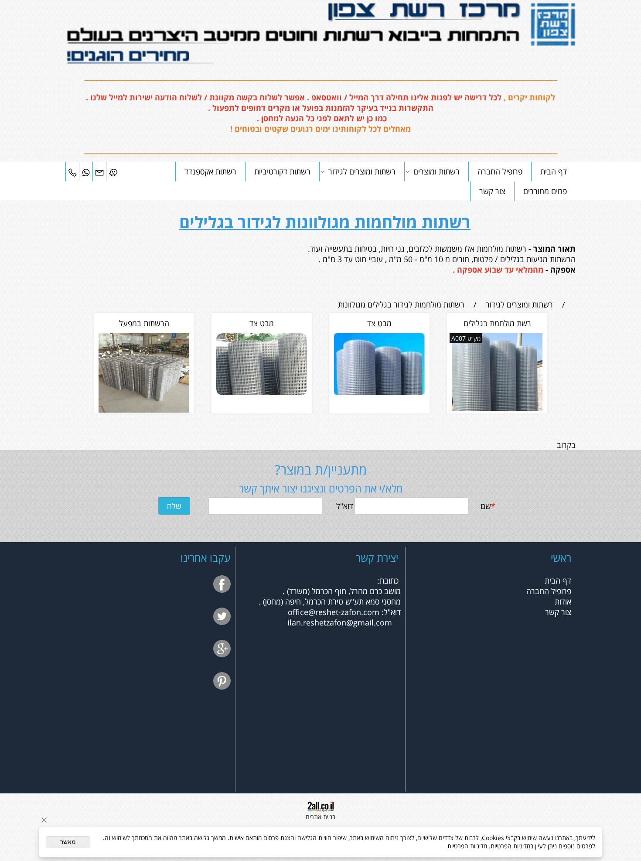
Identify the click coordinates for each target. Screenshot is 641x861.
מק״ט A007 (466, 338)
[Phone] (72, 171)
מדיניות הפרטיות (467, 846)
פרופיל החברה (499, 171)
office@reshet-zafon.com (333, 612)
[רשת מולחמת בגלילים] (497, 408)
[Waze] (113, 171)
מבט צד (379, 323)
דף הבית (553, 171)
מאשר (68, 841)
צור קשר (492, 191)
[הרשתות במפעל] (144, 409)
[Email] (99, 171)
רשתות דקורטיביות (282, 171)
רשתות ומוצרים (436, 171)
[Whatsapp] (86, 171)
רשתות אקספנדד (210, 171)
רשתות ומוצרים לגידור (362, 171)
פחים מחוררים (545, 191)
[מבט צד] (379, 392)
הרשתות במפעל (144, 323)
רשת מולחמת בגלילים (497, 323)
